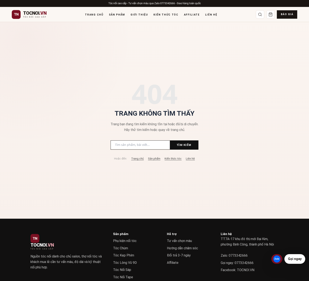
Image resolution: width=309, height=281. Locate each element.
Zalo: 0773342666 (234, 255)
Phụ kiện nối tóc (125, 241)
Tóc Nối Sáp (122, 270)
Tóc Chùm (120, 248)
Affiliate (192, 14)
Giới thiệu (139, 14)
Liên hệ (211, 14)
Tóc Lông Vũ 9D (125, 263)
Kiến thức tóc (165, 14)
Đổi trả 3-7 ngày (179, 255)
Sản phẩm (117, 14)
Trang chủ (94, 14)
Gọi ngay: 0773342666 (237, 263)
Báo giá (287, 14)
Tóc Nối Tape (123, 277)
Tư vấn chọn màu (179, 241)
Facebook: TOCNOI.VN (237, 270)
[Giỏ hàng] (270, 14)
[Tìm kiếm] (260, 14)
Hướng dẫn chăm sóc (182, 248)
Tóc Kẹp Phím (123, 255)
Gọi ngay (295, 259)
